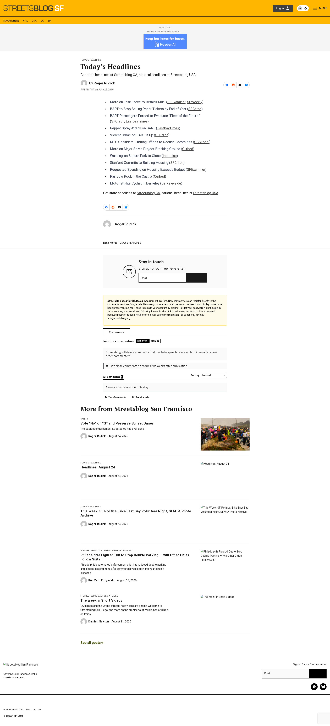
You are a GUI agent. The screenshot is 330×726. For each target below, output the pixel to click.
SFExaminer (176, 102)
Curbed (187, 149)
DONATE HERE (11, 20)
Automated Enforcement (118, 551)
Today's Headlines (90, 60)
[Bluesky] (323, 686)
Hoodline (170, 156)
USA (34, 20)
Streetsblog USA (205, 193)
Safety (84, 419)
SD (49, 20)
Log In (280, 8)
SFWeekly (194, 102)
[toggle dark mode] (303, 8)
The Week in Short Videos (101, 600)
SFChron (194, 109)
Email (144, 278)
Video (115, 596)
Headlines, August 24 (97, 467)
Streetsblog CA (148, 193)
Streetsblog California (96, 596)
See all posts (90, 643)
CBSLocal (201, 142)
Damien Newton (98, 621)
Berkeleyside (171, 183)
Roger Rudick (104, 83)
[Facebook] (314, 686)
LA (42, 20)
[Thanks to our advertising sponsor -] (165, 41)
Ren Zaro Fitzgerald (101, 580)
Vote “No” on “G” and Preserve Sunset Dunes (117, 423)
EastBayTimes (136, 121)
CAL (25, 20)
